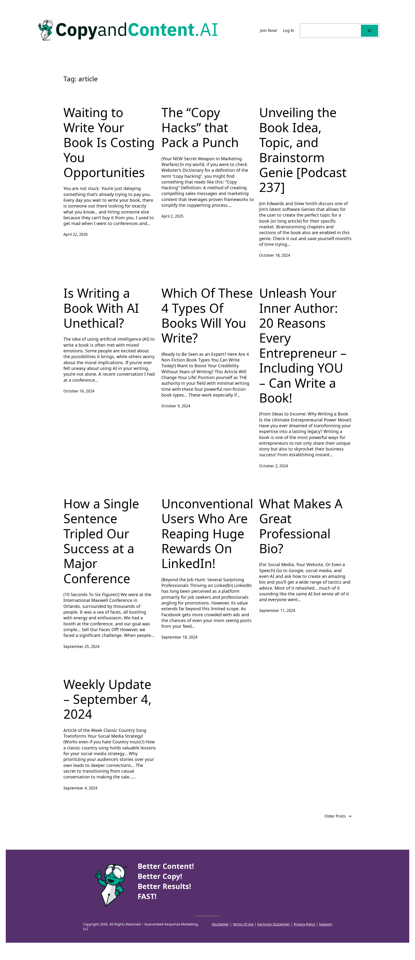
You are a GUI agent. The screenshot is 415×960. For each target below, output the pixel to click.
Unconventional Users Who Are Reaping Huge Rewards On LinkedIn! (207, 533)
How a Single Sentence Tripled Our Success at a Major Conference (101, 541)
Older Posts (338, 816)
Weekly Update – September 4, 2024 (107, 699)
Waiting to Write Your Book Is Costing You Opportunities (109, 142)
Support (325, 924)
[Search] (369, 30)
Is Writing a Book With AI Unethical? (101, 307)
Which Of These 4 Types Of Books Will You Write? (207, 315)
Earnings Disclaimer (273, 924)
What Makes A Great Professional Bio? (300, 526)
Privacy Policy (304, 924)
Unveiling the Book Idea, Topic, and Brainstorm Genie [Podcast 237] (303, 150)
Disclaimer (220, 924)
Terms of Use (243, 924)
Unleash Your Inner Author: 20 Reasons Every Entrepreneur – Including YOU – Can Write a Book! (303, 345)
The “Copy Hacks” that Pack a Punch (200, 127)
